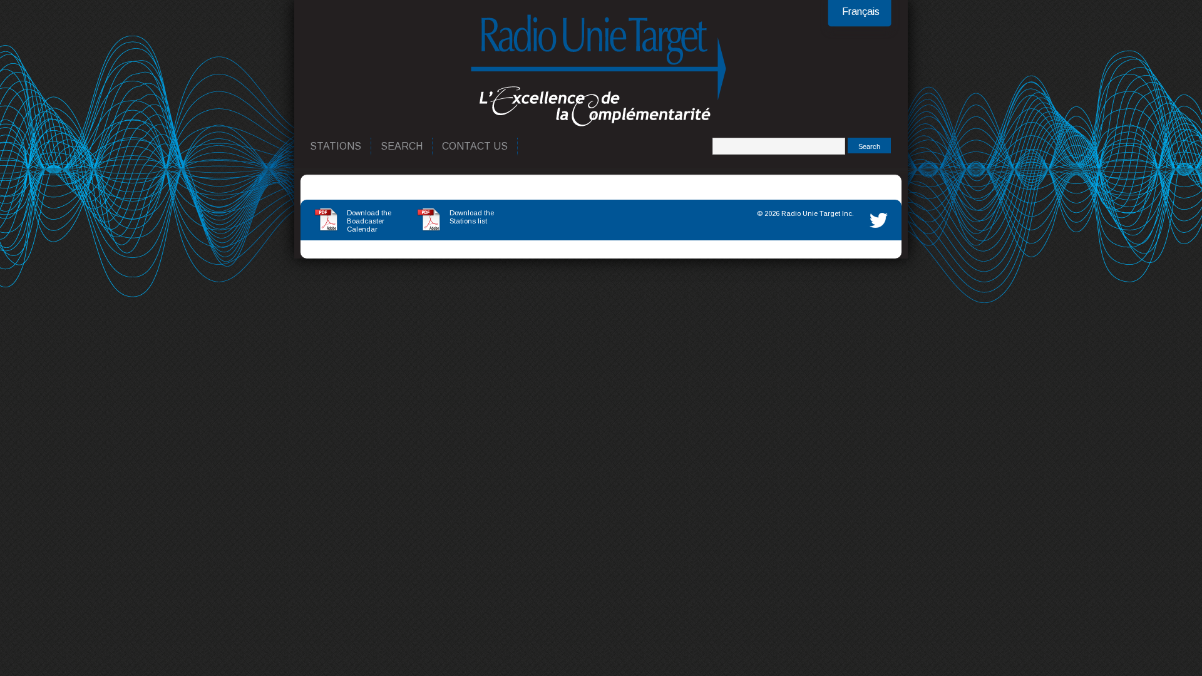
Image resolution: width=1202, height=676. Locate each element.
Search (402, 146)
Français (861, 11)
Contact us (475, 146)
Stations (336, 146)
